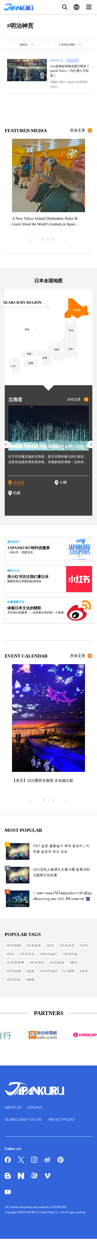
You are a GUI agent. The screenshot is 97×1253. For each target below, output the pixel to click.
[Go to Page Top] (87, 1243)
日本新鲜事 (16, 962)
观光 (74, 962)
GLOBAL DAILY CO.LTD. (23, 1119)
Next (66, 238)
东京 (62, 82)
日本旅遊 (14, 971)
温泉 (31, 971)
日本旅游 (34, 945)
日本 (84, 945)
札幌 (16, 493)
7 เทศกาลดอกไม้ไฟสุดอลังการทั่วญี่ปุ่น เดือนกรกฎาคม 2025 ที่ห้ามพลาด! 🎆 (62, 896)
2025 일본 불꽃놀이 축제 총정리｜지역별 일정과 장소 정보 (61, 848)
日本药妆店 (49, 971)
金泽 (84, 971)
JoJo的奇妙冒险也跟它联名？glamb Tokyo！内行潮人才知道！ (69, 70)
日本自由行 (49, 954)
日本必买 (67, 945)
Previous (30, 238)
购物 (54, 82)
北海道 (18, 482)
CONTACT (35, 1107)
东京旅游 (57, 962)
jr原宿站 (82, 82)
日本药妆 (71, 954)
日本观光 (37, 962)
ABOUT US (13, 1107)
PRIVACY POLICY (61, 1119)
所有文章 (77, 130)
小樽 (63, 482)
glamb (71, 82)
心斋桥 (69, 971)
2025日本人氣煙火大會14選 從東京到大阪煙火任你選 (61, 872)
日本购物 (14, 945)
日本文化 (27, 954)
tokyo (55, 86)
